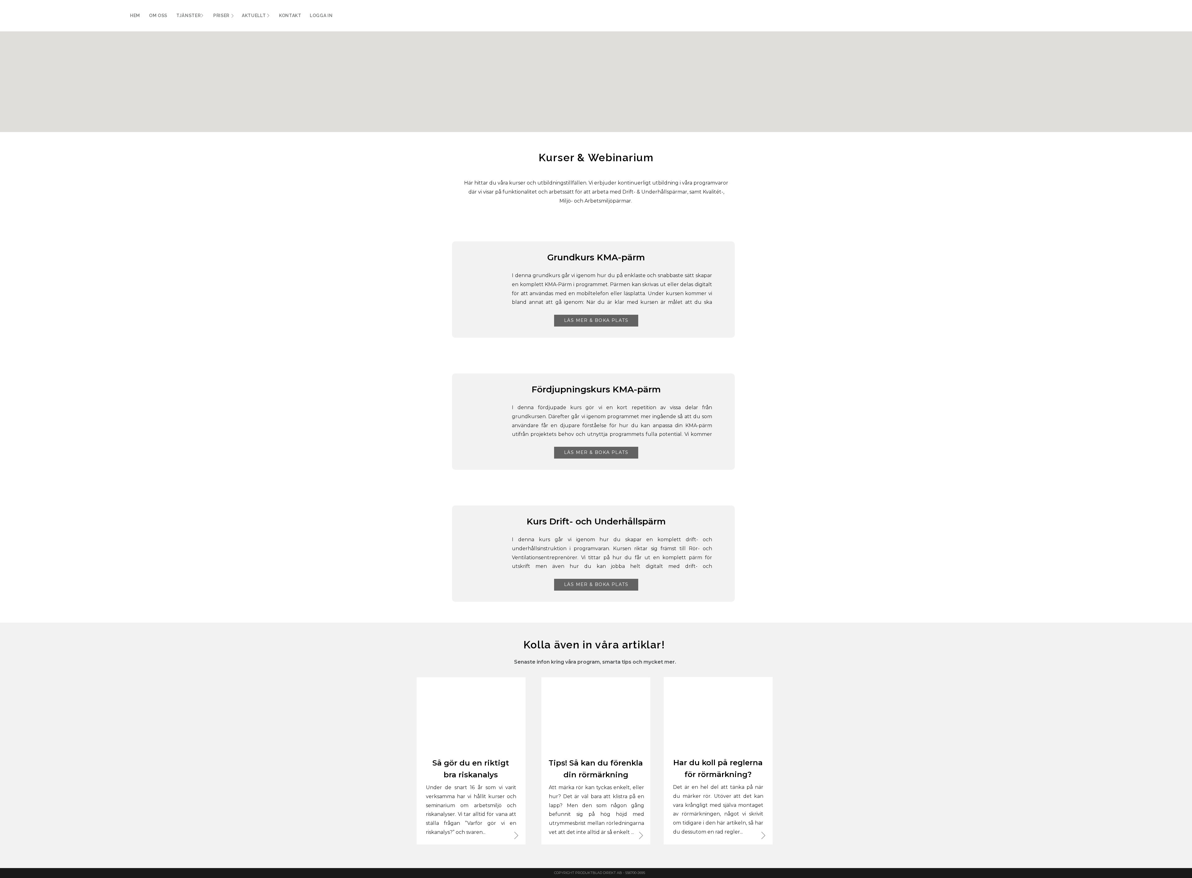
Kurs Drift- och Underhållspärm (596, 521)
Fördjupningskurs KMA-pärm (596, 389)
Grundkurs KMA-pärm (596, 257)
